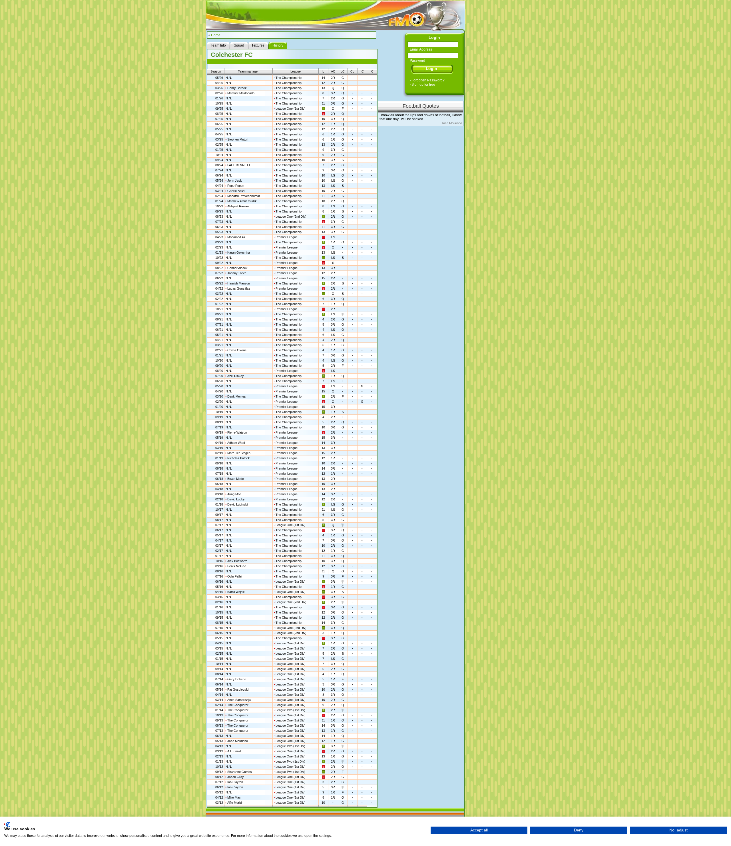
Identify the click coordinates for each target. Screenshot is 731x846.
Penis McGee (236, 566)
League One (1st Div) (291, 108)
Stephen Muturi (237, 139)
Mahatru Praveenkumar (243, 196)
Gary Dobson (236, 679)
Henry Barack (237, 88)
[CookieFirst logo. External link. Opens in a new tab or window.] (7, 824)
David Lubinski (237, 504)
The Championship (289, 77)
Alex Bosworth (237, 561)
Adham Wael (236, 442)
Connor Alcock (237, 268)
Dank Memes (236, 396)
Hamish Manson (238, 283)
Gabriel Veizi (235, 191)
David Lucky (236, 499)
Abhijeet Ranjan (238, 206)
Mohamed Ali (236, 237)
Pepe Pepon (235, 185)
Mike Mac (234, 797)
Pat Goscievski (237, 689)
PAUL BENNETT (238, 165)
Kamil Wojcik (236, 592)
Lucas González (238, 288)
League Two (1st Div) (290, 710)
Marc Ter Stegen (238, 453)
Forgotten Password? (428, 80)
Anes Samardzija (239, 699)
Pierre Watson (237, 432)
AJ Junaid (234, 751)
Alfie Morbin (235, 802)
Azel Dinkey (235, 376)
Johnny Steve (236, 273)
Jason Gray (235, 777)
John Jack (234, 180)
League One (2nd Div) (291, 216)
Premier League (287, 237)
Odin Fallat (234, 576)
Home (215, 35)
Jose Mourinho (237, 741)
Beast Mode (235, 478)
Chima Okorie (236, 350)
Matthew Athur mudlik (242, 201)
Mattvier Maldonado (240, 93)
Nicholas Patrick (238, 458)
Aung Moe (234, 494)
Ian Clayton (235, 782)
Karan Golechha (238, 252)
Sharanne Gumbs (239, 771)
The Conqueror (237, 705)
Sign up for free (423, 85)
